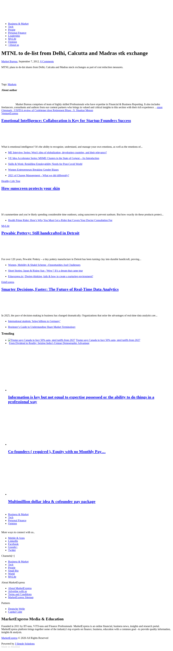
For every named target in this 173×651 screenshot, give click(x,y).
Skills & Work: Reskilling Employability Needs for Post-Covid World (45, 163)
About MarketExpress (20, 588)
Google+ (13, 547)
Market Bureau (9, 61)
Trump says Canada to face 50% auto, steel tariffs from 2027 (108, 340)
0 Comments (47, 61)
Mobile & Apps (16, 538)
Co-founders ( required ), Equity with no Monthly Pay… (57, 451)
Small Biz (13, 570)
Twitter (12, 550)
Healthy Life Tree (10, 181)
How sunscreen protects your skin (30, 188)
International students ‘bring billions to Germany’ (34, 321)
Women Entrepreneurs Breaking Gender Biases (33, 169)
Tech (10, 26)
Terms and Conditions (20, 594)
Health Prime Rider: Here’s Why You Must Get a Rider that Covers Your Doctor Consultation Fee (60, 220)
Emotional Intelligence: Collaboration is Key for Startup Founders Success (66, 120)
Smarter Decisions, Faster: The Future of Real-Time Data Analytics (60, 289)
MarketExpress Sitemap (20, 597)
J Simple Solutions (25, 643)
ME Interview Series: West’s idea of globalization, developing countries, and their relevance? (57, 152)
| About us (13, 44)
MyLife (12, 38)
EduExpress (7, 282)
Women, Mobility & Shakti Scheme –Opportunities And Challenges (44, 264)
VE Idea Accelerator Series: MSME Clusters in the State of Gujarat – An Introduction (53, 158)
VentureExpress (9, 113)
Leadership (14, 35)
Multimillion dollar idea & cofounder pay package (51, 501)
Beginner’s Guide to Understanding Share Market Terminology (42, 327)
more (160, 107)
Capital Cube (15, 611)
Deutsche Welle (16, 608)
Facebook (13, 544)
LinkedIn (13, 541)
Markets (12, 84)
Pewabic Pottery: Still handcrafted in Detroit (40, 233)
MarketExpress (9, 638)
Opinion (12, 41)
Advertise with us (17, 591)
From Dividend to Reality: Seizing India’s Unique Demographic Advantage (49, 343)
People (11, 29)
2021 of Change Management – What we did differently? (38, 175)
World (11, 573)
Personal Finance (17, 32)
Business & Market (18, 23)
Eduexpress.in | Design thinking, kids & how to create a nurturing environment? (50, 276)
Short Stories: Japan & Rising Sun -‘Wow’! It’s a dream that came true (45, 270)
